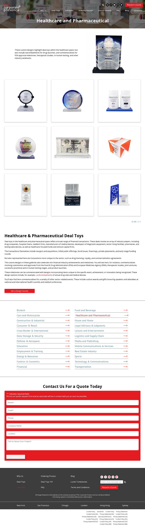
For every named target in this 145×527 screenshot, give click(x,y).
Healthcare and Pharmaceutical (93, 315)
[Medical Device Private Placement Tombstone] (119, 148)
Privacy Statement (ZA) (120, 522)
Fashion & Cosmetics (28, 361)
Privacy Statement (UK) (89, 517)
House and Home (84, 320)
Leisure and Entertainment (89, 330)
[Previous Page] (138, 222)
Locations (138, 10)
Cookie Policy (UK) (121, 514)
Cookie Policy (91, 512)
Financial (22, 366)
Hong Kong (105, 506)
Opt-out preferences (104, 517)
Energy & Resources (27, 356)
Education (22, 346)
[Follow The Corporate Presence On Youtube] (114, 5)
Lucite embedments (44, 275)
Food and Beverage (85, 310)
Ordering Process (86, 10)
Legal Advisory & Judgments (90, 325)
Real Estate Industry (85, 351)
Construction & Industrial (30, 320)
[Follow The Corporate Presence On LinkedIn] (107, 5)
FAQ (118, 10)
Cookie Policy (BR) (105, 524)
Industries (69, 10)
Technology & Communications (91, 361)
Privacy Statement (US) (120, 517)
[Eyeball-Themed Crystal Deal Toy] (26, 195)
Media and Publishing (87, 341)
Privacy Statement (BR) (120, 524)
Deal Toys (56, 10)
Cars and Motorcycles (28, 315)
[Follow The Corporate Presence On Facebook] (111, 5)
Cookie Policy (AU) (121, 519)
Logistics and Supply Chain (89, 335)
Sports (78, 356)
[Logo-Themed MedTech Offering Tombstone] (119, 195)
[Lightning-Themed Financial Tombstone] (72, 101)
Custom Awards (104, 10)
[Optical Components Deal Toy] (26, 101)
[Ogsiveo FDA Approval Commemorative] (26, 148)
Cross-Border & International (32, 330)
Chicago (65, 506)
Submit (16, 457)
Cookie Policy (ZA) (105, 522)
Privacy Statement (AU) (90, 522)
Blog (127, 10)
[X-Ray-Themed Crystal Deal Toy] (72, 148)
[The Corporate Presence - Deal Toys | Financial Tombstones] (12, 8)
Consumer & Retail (27, 325)
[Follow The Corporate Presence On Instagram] (118, 5)
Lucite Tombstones (79, 482)
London (84, 506)
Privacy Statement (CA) (107, 519)
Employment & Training (30, 351)
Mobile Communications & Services (94, 346)
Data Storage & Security (30, 335)
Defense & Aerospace (28, 341)
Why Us (43, 10)
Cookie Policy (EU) (92, 514)
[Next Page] (139, 222)
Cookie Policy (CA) (92, 519)
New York (21, 506)
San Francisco (43, 506)
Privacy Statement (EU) (107, 514)
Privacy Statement (121, 512)
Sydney (125, 506)
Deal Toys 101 (47, 482)
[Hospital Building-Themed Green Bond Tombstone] (72, 195)
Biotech (21, 310)
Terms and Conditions (80, 487)
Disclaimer (100, 512)
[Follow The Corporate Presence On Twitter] (121, 5)
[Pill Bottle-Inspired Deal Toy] (119, 101)
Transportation (83, 366)
